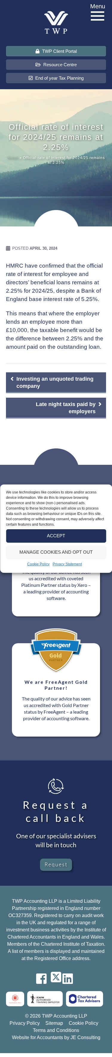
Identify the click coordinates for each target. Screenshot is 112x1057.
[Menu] (97, 16)
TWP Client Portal (59, 51)
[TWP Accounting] (56, 22)
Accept (56, 535)
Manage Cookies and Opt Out (56, 552)
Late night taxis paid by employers (66, 407)
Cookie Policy (38, 564)
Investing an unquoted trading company (54, 382)
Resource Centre (59, 64)
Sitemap (54, 1023)
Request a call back (56, 811)
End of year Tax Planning (59, 78)
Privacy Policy (25, 1023)
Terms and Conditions (56, 1030)
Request (56, 864)
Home (12, 158)
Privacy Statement (67, 564)
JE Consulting (85, 1037)
